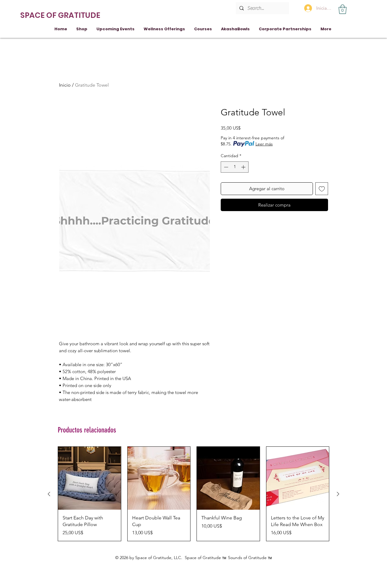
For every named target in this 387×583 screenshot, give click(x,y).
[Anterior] (49, 494)
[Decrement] (225, 167)
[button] (342, 9)
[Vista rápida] (89, 478)
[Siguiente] (338, 494)
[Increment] (244, 167)
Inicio (65, 85)
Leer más (264, 144)
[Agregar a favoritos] (321, 188)
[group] (193, 494)
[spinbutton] (234, 167)
